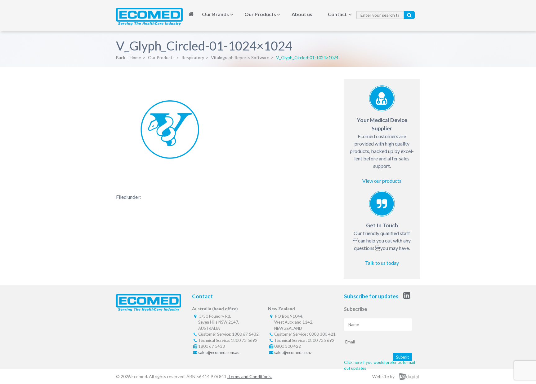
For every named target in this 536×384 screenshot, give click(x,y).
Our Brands (215, 14)
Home (191, 14)
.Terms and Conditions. (249, 376)
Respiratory (192, 57)
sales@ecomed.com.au (218, 352)
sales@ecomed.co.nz (293, 352)
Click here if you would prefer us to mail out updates (379, 365)
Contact (337, 14)
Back (120, 57)
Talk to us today (382, 263)
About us (302, 14)
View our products (381, 181)
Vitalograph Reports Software (240, 57)
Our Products (260, 14)
